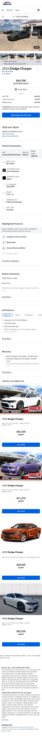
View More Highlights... (11, 261)
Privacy (26, 727)
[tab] (7, 315)
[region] (21, 103)
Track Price (22, 89)
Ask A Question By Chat (21, 115)
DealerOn (15, 727)
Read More (5, 720)
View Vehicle (21, 445)
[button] (2, 10)
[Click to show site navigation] (38, 10)
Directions (9, 10)
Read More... (7, 297)
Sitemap (21, 727)
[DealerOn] (7, 725)
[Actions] (38, 69)
